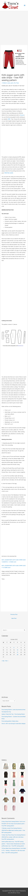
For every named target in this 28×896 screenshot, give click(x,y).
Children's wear (6, 83)
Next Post (14, 618)
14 (17, 650)
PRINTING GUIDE (8, 173)
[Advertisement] (14, 26)
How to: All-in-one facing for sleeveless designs (13, 723)
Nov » (6, 660)
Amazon (22, 115)
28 (17, 654)
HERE (9, 119)
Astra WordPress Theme (14, 892)
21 (17, 652)
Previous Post (13, 614)
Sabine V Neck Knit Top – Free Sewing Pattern (13, 714)
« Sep (3, 660)
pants (12, 83)
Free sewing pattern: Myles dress (10, 721)
